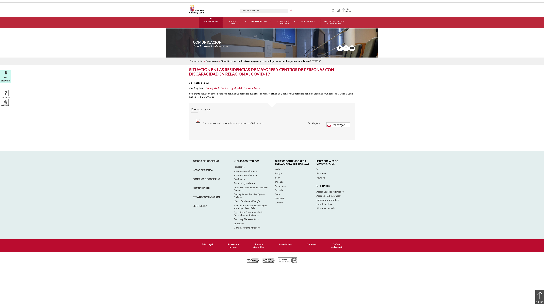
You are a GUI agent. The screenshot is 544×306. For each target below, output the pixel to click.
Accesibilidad (285, 244)
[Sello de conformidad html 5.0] (269, 262)
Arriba (539, 302)
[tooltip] (333, 10)
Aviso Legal (207, 244)
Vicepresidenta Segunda (245, 175)
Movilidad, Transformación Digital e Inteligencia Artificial (250, 207)
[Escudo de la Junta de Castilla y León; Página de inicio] (196, 13)
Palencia (279, 181)
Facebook (321, 173)
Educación (239, 223)
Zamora (279, 202)
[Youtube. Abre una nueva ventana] (352, 48)
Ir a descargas (5, 79)
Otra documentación (206, 197)
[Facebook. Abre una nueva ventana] (346, 48)
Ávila (277, 169)
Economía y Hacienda (244, 183)
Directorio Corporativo (327, 200)
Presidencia (239, 179)
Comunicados (201, 188)
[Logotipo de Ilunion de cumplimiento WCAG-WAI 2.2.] (287, 262)
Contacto (311, 244)
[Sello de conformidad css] (253, 262)
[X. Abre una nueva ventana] (340, 48)
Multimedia (200, 206)
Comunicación (210, 22)
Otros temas (348, 10)
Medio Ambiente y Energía (247, 201)
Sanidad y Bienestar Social (246, 219)
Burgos (278, 173)
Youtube (320, 177)
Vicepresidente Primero (245, 171)
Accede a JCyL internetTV (329, 196)
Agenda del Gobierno (206, 161)
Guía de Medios (324, 204)
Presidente (239, 166)
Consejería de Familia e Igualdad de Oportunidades (233, 88)
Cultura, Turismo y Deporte (247, 227)
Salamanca (280, 186)
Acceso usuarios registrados (330, 191)
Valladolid (280, 198)
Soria (277, 194)
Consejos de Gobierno (206, 179)
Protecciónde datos (233, 245)
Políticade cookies (258, 245)
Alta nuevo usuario (325, 208)
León (277, 177)
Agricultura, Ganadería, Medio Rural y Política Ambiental (248, 213)
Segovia (279, 190)
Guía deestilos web (336, 245)
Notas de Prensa (203, 170)
